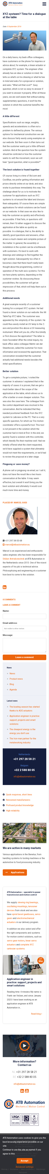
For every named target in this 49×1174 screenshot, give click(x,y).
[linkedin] (22, 1091)
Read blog (36, 1014)
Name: (6, 611)
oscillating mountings (17, 906)
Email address (10, 623)
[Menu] (44, 4)
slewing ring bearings (28, 902)
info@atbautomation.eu (24, 776)
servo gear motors (15, 940)
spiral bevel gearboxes (23, 914)
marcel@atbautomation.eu (17, 544)
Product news (16, 679)
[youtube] (27, 1091)
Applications (17, 872)
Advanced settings (24, 1167)
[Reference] (24, 842)
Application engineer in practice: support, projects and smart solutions (25, 720)
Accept (24, 1160)
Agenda (13, 689)
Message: (8, 635)
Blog (12, 684)
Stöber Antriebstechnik (13, 558)
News (12, 673)
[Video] (24, 1046)
